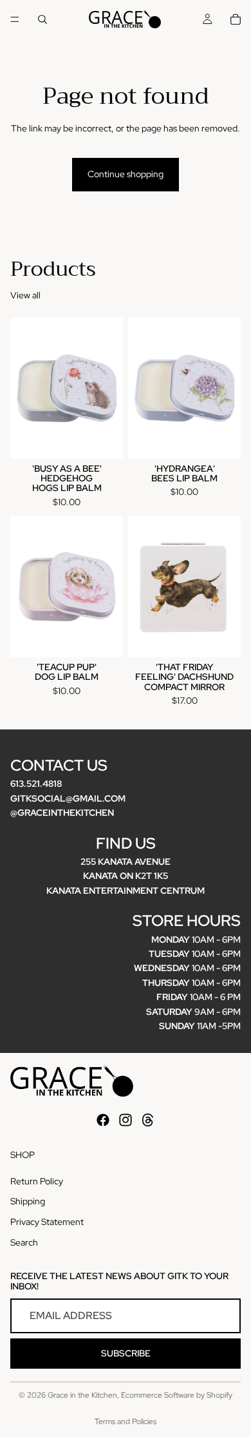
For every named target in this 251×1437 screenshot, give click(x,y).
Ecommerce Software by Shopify (176, 1395)
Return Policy (36, 1181)
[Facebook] (103, 1120)
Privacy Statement (47, 1222)
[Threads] (148, 1120)
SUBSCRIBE (126, 1353)
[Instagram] (125, 1120)
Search (24, 1242)
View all (25, 295)
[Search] (42, 19)
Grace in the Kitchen (82, 1395)
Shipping (27, 1201)
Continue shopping (125, 174)
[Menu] (15, 19)
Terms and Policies (125, 1421)
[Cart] (235, 19)
